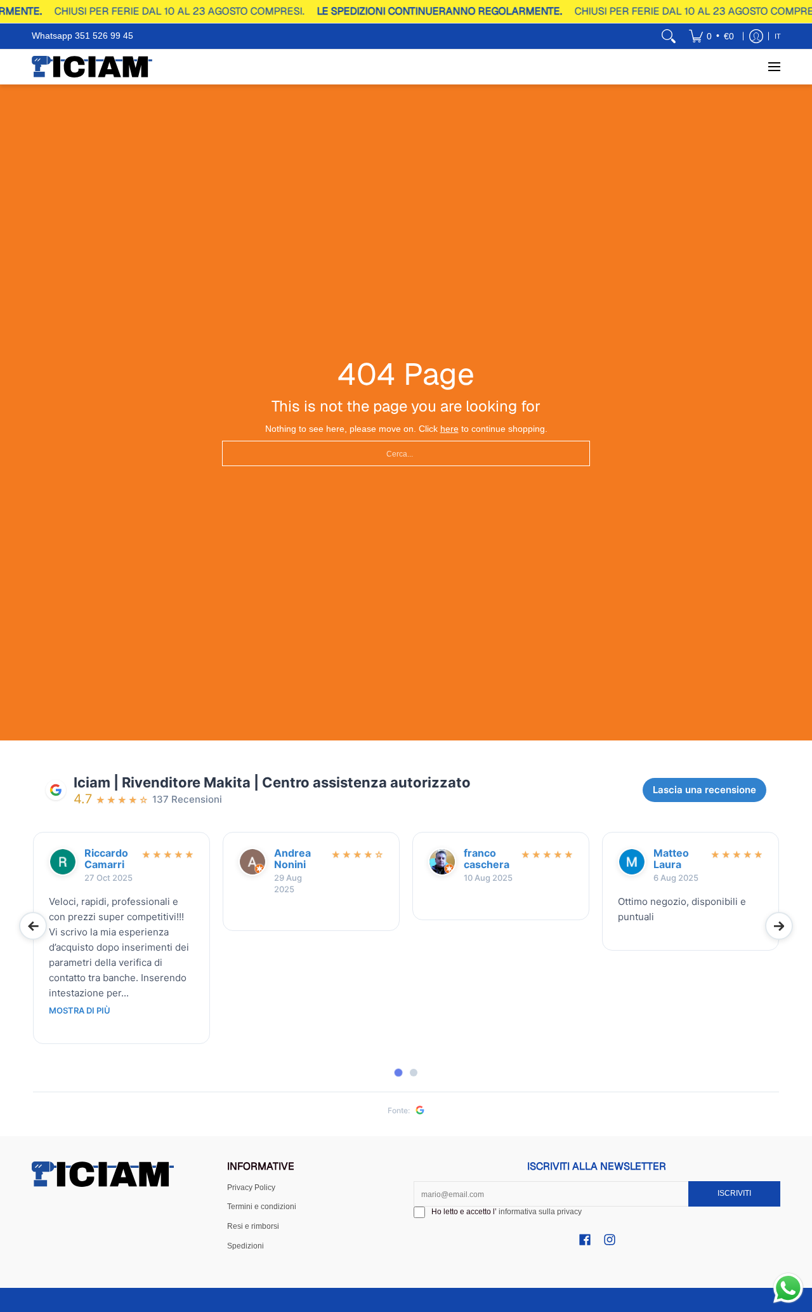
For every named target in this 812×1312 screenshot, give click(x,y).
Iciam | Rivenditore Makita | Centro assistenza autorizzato (272, 782)
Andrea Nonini (292, 859)
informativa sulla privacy (540, 1211)
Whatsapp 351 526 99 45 (82, 35)
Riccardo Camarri (106, 859)
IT (778, 36)
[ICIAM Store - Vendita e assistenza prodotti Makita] (92, 67)
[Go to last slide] (33, 926)
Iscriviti (734, 1193)
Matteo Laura (671, 859)
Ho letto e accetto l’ (506, 1211)
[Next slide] (779, 926)
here (449, 429)
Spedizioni (245, 1246)
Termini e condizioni (261, 1206)
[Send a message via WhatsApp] (788, 1288)
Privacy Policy (251, 1187)
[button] (585, 1239)
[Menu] (773, 67)
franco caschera (486, 859)
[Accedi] (756, 36)
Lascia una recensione (704, 790)
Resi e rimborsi (253, 1226)
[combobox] (406, 453)
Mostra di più (79, 1010)
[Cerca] (668, 36)
